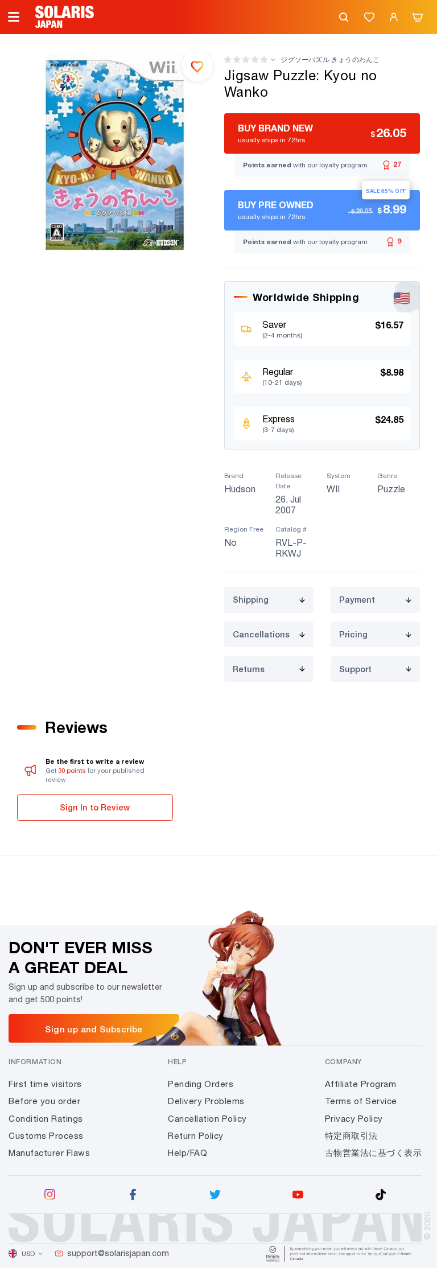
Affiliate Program (361, 1084)
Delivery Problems (206, 1101)
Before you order (44, 1101)
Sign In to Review (95, 807)
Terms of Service (361, 1101)
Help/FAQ (187, 1153)
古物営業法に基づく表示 (373, 1153)
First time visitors (45, 1084)
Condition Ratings (46, 1118)
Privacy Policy (354, 1118)
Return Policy (196, 1136)
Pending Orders (200, 1084)
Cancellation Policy (207, 1118)
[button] (245, 59)
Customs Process (46, 1136)
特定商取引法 (351, 1136)
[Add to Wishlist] (197, 65)
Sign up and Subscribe (93, 1029)
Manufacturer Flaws (49, 1153)
